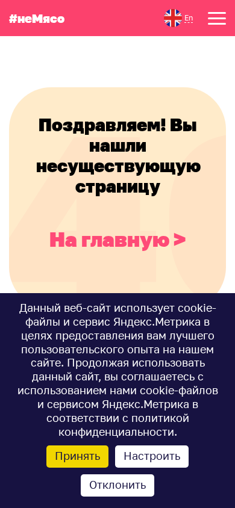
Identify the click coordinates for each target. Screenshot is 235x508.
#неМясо (36, 18)
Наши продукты (54, 45)
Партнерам (145, 59)
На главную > (117, 239)
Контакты (140, 72)
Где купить (37, 72)
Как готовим (43, 59)
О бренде (139, 45)
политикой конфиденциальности (123, 425)
